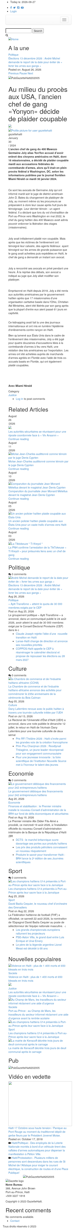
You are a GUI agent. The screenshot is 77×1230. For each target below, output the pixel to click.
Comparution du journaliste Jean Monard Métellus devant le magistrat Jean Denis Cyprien (37, 493)
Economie (14, 802)
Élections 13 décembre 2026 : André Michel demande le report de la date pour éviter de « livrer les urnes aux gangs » (35, 62)
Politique (13, 54)
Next (30, 73)
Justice (12, 395)
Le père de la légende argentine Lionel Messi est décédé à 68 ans (39, 946)
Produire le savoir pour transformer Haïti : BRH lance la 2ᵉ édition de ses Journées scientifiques (40, 858)
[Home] (13, 39)
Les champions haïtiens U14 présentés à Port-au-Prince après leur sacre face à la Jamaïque (37, 890)
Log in (19, 399)
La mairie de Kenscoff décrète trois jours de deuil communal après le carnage (37, 1050)
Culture (12, 705)
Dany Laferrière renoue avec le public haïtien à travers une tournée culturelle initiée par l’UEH (36, 710)
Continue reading (18, 439)
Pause (23, 73)
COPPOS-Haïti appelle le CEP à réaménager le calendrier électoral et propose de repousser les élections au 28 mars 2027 (40, 654)
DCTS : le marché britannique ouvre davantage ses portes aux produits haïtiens (41, 841)
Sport (11, 900)
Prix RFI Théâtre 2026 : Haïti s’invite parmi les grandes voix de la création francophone (42, 740)
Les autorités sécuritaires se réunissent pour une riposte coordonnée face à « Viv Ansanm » (37, 433)
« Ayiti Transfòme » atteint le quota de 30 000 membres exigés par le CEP (35, 605)
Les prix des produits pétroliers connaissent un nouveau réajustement (41, 849)
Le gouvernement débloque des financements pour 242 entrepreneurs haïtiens (35, 793)
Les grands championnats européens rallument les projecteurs (38, 931)
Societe (12, 973)
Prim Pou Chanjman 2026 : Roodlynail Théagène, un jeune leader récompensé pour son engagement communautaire (40, 749)
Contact (14, 1221)
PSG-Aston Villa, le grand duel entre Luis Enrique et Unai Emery (40, 939)
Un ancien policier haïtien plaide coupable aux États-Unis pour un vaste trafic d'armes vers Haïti (37, 523)
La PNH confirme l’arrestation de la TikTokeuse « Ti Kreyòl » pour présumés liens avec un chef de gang (37, 551)
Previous (13, 73)
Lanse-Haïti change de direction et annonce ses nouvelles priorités (42, 643)
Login (13, 11)
